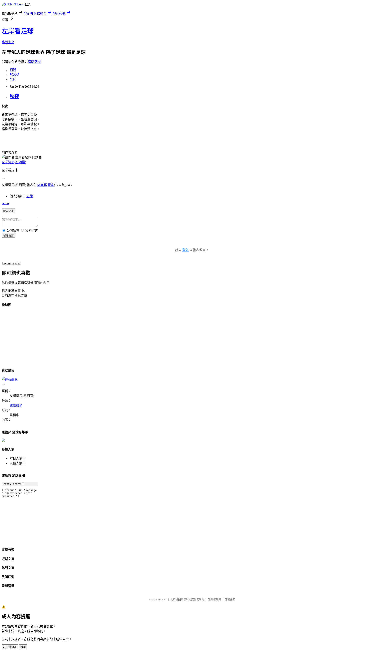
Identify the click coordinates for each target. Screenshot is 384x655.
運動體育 (34, 62)
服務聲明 (230, 599)
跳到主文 (8, 42)
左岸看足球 (18, 31)
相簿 (13, 70)
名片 (13, 79)
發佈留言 (8, 235)
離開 (23, 647)
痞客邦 (42, 185)
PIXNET (162, 599)
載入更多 (8, 210)
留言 (51, 185)
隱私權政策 (214, 599)
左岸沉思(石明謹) (14, 162)
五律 (29, 196)
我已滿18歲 (9, 647)
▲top (5, 203)
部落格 (14, 74)
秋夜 (14, 96)
